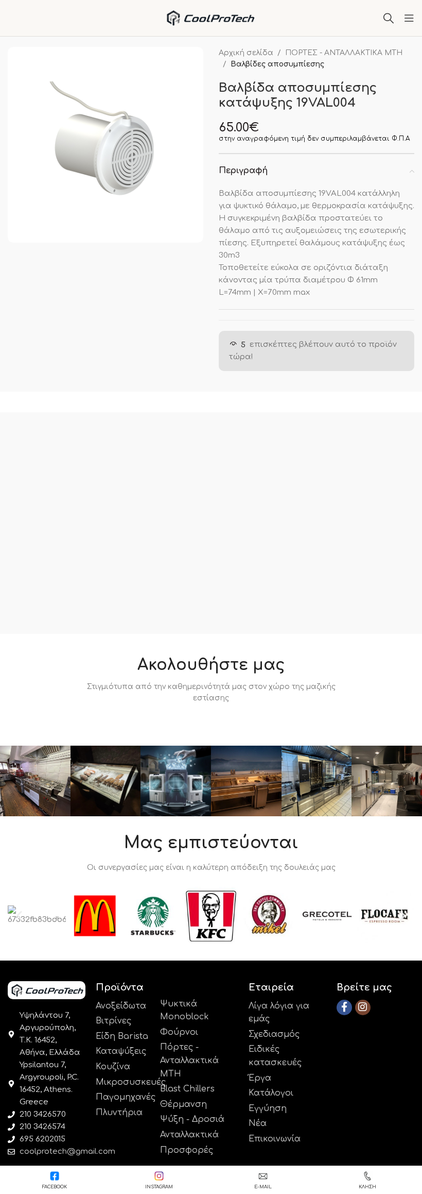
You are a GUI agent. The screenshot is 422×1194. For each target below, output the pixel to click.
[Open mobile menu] (409, 18)
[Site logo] (211, 17)
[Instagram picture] (35, 781)
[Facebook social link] (344, 1007)
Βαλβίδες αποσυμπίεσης (277, 64)
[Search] (388, 18)
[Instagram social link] (363, 1007)
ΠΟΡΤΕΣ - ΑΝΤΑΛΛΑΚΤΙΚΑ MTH (343, 53)
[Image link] (46, 989)
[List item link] (123, 1006)
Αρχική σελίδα (246, 53)
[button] (19, 916)
